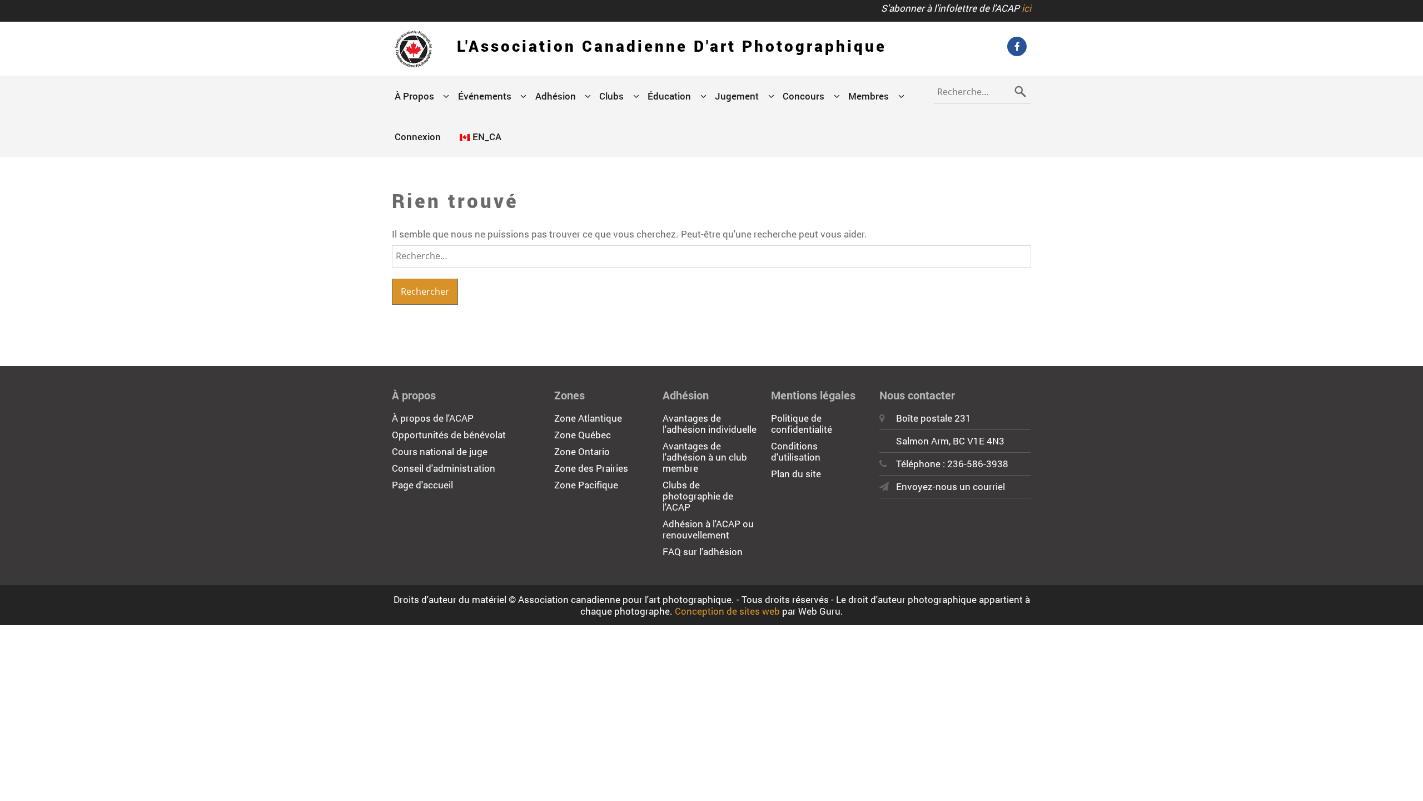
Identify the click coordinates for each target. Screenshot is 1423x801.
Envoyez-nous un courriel (950, 486)
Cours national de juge (439, 451)
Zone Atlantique (588, 418)
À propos (414, 96)
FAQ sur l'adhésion (703, 551)
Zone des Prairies (591, 468)
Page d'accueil (422, 484)
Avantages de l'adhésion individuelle (710, 424)
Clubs (611, 96)
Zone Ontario (582, 451)
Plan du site (796, 473)
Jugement (737, 96)
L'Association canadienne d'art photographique (672, 46)
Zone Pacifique (586, 484)
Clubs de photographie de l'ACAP (698, 495)
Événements (484, 96)
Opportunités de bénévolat (449, 434)
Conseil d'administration (443, 468)
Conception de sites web (727, 611)
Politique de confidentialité (801, 424)
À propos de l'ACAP (433, 418)
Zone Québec (582, 434)
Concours (803, 96)
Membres (868, 96)
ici (1026, 8)
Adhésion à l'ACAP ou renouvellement (708, 529)
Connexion (418, 136)
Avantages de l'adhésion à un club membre (705, 456)
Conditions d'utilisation (795, 451)
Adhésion (555, 96)
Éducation (669, 96)
